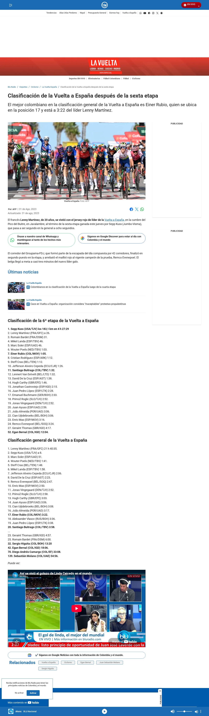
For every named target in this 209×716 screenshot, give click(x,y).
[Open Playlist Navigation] (200, 711)
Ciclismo (136, 78)
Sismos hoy (114, 13)
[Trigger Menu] (10, 5)
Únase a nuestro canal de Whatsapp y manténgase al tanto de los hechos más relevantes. (39, 240)
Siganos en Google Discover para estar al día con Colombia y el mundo (114, 238)
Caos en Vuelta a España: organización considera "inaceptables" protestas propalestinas (78, 303)
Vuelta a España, (114, 219)
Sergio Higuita (48, 668)
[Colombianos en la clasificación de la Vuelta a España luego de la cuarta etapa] (16, 287)
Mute (172, 711)
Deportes (23, 87)
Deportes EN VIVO (77, 78)
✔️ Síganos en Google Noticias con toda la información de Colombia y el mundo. (79, 655)
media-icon (104, 711)
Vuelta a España (129, 13)
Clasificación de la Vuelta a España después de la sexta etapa (87, 87)
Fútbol (126, 78)
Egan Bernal (85, 662)
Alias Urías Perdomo (68, 13)
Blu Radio (12, 87)
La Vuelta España (49, 87)
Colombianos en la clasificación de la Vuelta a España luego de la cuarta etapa (73, 287)
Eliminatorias (94, 78)
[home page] (104, 5)
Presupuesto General (97, 13)
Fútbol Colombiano (111, 78)
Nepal (82, 13)
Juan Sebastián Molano (109, 662)
